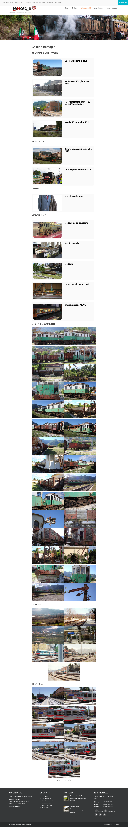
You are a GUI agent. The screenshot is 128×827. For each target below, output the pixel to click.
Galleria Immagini (85, 8)
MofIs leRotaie (45, 807)
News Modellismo (46, 803)
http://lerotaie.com (108, 806)
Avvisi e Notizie (98, 8)
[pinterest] (104, 814)
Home (66, 8)
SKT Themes (115, 824)
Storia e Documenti (47, 805)
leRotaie (16, 824)
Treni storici (45, 796)
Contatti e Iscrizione (111, 8)
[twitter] (96, 814)
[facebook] (96, 810)
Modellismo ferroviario (47, 800)
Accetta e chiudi (123, 2)
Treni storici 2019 (46, 798)
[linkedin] (100, 814)
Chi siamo (74, 8)
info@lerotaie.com (108, 804)
